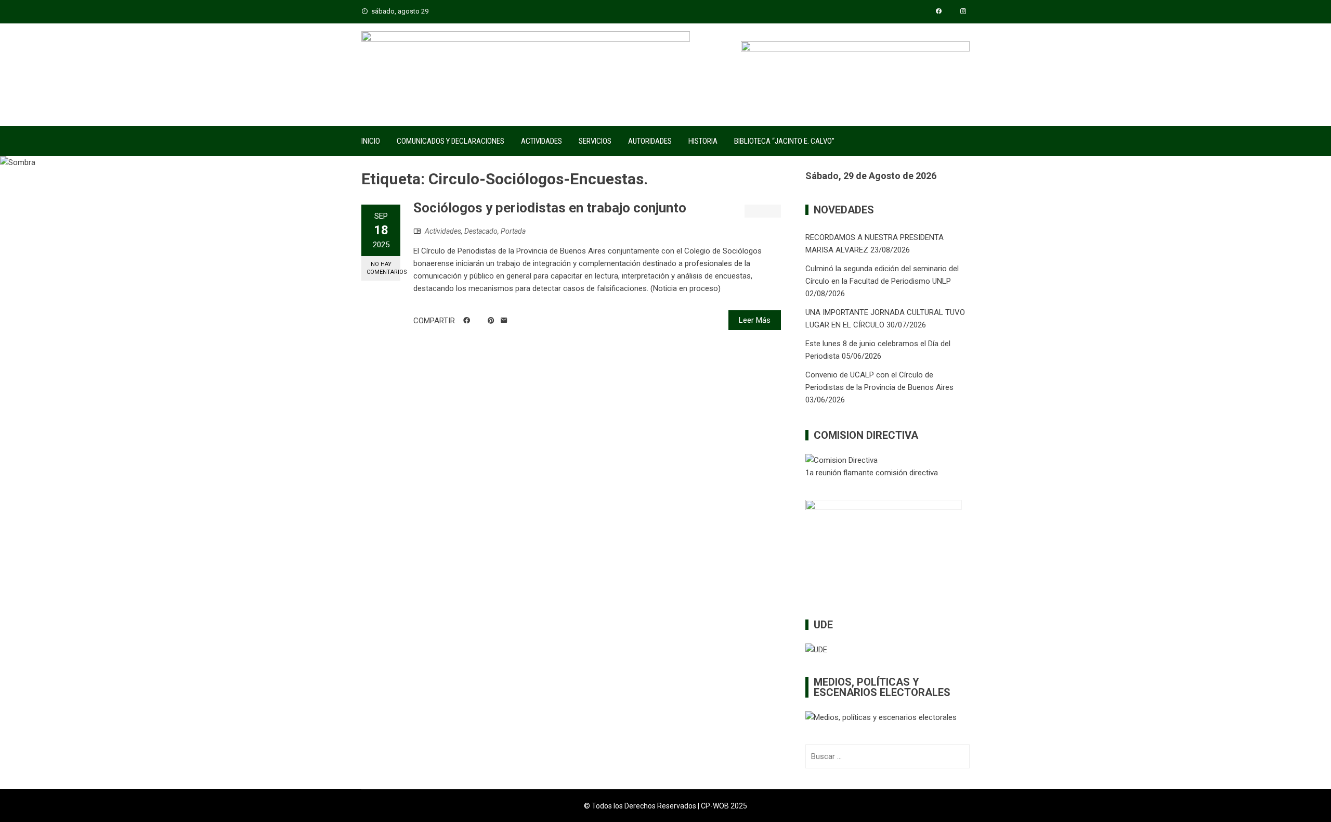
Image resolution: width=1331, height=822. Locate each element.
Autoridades (650, 141)
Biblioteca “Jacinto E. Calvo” (784, 141)
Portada (513, 231)
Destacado (481, 231)
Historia (702, 141)
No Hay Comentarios (383, 268)
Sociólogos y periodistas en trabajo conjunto (549, 208)
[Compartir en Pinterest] (491, 320)
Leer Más (755, 320)
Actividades (541, 141)
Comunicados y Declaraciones (450, 141)
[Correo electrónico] (504, 320)
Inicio (370, 141)
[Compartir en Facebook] (466, 320)
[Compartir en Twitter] (479, 320)
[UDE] (816, 649)
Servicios (595, 141)
